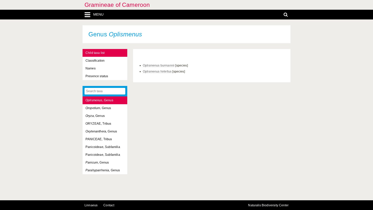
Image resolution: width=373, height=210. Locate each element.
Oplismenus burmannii (158, 65)
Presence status (96, 76)
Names (90, 68)
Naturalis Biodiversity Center (268, 205)
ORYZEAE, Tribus (98, 123)
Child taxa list (95, 52)
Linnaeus (91, 205)
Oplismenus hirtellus (157, 71)
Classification (95, 60)
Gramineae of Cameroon (117, 5)
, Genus (99, 100)
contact (108, 205)
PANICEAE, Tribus (98, 139)
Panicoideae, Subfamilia (102, 147)
